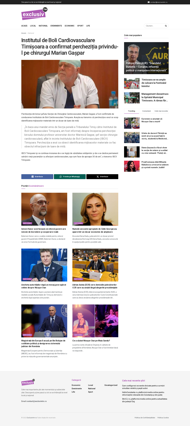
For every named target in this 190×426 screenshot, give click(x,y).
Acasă (24, 26)
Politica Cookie (163, 418)
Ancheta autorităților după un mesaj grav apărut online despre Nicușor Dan (43, 286)
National (43, 26)
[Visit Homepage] (34, 13)
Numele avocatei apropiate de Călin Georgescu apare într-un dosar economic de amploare (94, 230)
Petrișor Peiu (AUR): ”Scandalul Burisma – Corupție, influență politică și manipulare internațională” (146, 67)
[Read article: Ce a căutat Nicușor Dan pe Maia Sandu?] (95, 320)
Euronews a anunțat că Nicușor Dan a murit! (152, 120)
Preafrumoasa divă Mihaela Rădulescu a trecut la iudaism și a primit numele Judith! (155, 165)
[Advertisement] (122, 13)
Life (88, 26)
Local (33, 26)
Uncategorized (110, 385)
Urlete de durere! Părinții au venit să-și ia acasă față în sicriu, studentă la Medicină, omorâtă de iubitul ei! (154, 136)
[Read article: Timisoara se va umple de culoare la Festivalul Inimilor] (132, 83)
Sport (80, 26)
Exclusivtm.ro (32, 418)
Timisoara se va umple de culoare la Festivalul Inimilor (154, 82)
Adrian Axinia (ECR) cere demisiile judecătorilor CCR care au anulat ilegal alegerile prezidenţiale (94, 286)
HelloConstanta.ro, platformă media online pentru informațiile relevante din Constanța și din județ (143, 393)
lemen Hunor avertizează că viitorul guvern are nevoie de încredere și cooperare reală (43, 230)
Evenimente (56, 26)
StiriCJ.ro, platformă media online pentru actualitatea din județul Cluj (144, 400)
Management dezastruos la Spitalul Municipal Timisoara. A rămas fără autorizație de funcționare (155, 97)
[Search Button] (166, 25)
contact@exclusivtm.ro (158, 2)
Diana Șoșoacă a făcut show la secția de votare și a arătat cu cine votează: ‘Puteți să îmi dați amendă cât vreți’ (155, 150)
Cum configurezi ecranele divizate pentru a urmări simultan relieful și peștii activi (143, 387)
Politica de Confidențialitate (145, 418)
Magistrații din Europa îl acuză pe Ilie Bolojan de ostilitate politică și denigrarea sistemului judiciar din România (43, 343)
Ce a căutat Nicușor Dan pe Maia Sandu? (91, 340)
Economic (69, 26)
